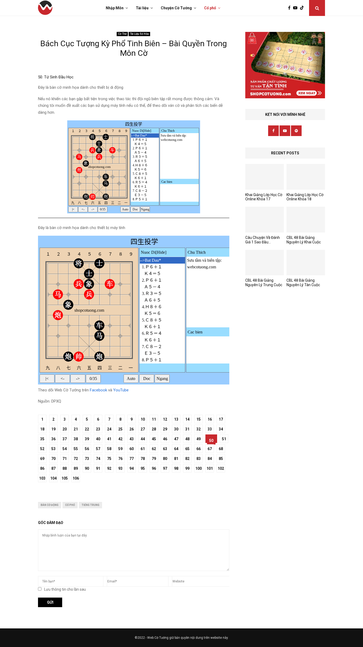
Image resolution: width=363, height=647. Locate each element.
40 (98, 439)
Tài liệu (142, 8)
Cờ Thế (122, 33)
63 (165, 449)
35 (42, 439)
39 (87, 439)
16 (210, 419)
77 (131, 458)
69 (42, 458)
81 (176, 458)
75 (109, 458)
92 (109, 468)
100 (198, 468)
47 (176, 439)
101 (209, 468)
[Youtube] (296, 8)
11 (154, 419)
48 (187, 439)
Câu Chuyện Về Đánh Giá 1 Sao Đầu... (262, 239)
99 (187, 468)
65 (187, 449)
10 (143, 419)
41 (109, 439)
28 (154, 429)
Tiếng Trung (90, 505)
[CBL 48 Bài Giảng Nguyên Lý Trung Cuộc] (264, 263)
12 (165, 419)
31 (187, 429)
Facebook (98, 390)
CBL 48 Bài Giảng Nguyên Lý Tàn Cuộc (303, 282)
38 (76, 439)
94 (131, 468)
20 (64, 429)
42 (120, 439)
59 (120, 449)
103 (42, 478)
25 (120, 429)
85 (221, 458)
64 (176, 449)
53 (53, 449)
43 (131, 439)
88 (64, 468)
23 (98, 429)
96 (154, 468)
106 (76, 478)
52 (42, 449)
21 (76, 429)
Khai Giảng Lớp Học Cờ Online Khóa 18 (304, 197)
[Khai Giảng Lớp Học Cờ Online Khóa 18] (305, 177)
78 (143, 458)
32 (198, 429)
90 (87, 468)
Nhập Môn (115, 8)
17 (221, 419)
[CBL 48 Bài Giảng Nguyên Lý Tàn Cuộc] (305, 263)
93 (120, 468)
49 (198, 439)
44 (143, 439)
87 (53, 468)
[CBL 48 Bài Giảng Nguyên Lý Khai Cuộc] (305, 219)
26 (131, 429)
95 (143, 468)
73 (87, 458)
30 (176, 429)
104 (53, 478)
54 (64, 449)
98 (176, 468)
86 (42, 468)
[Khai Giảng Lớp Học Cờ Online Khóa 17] (264, 177)
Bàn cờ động (49, 505)
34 (221, 429)
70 (53, 458)
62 (154, 449)
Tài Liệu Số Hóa (139, 33)
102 (221, 468)
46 (165, 439)
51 (224, 439)
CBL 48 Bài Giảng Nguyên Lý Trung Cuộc (263, 282)
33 (210, 429)
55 (76, 449)
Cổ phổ (210, 8)
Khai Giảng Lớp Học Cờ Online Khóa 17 (263, 197)
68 (221, 449)
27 (143, 429)
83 (198, 458)
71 (64, 458)
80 (165, 458)
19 (53, 429)
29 (165, 429)
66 (198, 449)
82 (187, 458)
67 (210, 449)
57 (98, 449)
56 (87, 449)
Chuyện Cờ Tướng (176, 8)
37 (64, 439)
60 (131, 449)
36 (53, 439)
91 (98, 468)
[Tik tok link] (303, 8)
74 (98, 458)
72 (76, 458)
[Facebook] (290, 8)
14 (187, 419)
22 (87, 429)
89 (76, 468)
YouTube (121, 390)
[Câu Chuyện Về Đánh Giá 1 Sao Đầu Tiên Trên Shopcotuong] (264, 219)
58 (109, 449)
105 (64, 478)
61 (143, 449)
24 (109, 429)
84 (210, 458)
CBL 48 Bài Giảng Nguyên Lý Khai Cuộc (303, 239)
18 (42, 429)
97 (165, 468)
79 (154, 458)
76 (120, 458)
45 (154, 439)
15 (198, 419)
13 (176, 419)
